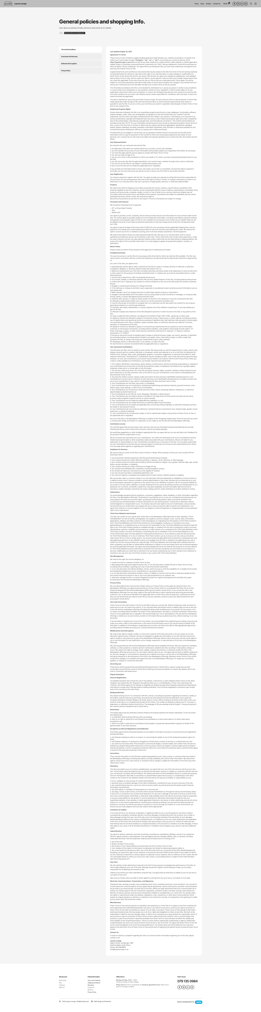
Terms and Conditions (94, 980)
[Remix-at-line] (246, 4)
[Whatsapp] (242, 4)
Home (61, 33)
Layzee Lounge (20, 4)
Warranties (91, 985)
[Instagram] (238, 4)
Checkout (62, 985)
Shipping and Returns (94, 983)
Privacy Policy (92, 992)
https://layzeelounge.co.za (119, 62)
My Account (62, 980)
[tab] (80, 49)
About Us (90, 990)
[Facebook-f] (234, 4)
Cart (60, 983)
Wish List (62, 987)
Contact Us (91, 987)
